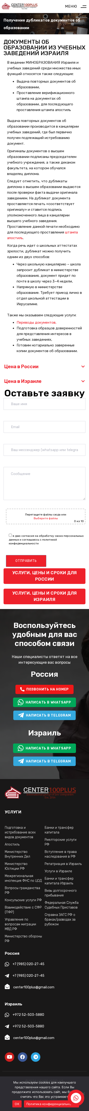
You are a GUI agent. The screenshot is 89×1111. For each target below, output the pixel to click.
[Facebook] (22, 1057)
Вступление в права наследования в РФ (61, 854)
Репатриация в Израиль (63, 864)
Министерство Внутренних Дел (17, 854)
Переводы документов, (36, 322)
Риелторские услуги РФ (60, 842)
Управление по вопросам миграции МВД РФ (20, 924)
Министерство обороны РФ (23, 938)
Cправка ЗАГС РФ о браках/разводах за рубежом (60, 919)
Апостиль (12, 844)
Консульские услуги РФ (23, 900)
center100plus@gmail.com (33, 987)
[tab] (44, 366)
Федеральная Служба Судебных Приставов (62, 905)
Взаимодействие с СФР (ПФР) (23, 909)
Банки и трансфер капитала (59, 830)
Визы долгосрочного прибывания (61, 893)
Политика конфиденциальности (51, 1104)
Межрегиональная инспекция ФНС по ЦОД (23, 878)
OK (17, 1104)
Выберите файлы (46, 518)
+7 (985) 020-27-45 (28, 964)
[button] (44, 366)
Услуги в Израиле (58, 871)
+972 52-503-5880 (28, 1015)
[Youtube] (9, 1057)
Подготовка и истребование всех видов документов (20, 832)
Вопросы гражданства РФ (22, 890)
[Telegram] (35, 1057)
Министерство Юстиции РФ (16, 866)
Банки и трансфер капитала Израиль (59, 881)
